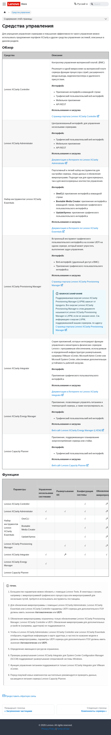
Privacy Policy (48, 729)
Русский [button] (81, 4)
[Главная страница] (4, 12)
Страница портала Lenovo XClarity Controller (74, 116)
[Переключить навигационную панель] (4, 4)
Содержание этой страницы (18, 19)
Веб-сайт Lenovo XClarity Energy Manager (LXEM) (76, 430)
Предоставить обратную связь (20, 696)
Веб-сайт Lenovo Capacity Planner (69, 465)
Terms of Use (63, 729)
